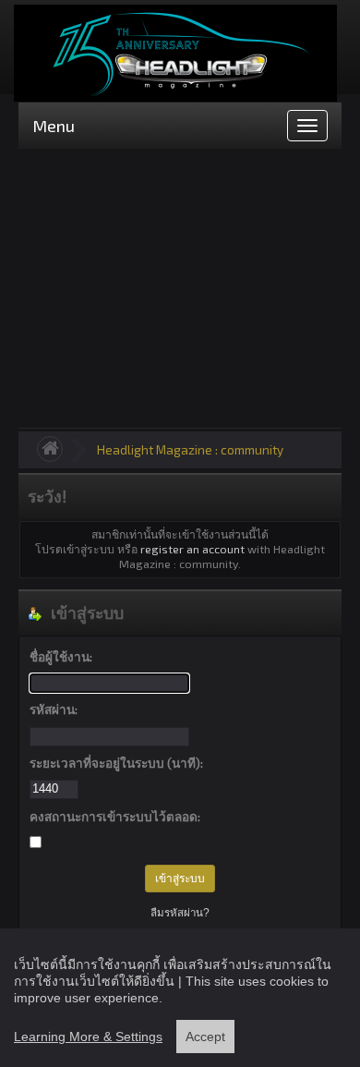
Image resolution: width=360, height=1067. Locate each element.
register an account (192, 548)
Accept (205, 1036)
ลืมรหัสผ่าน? (180, 912)
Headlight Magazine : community (190, 449)
